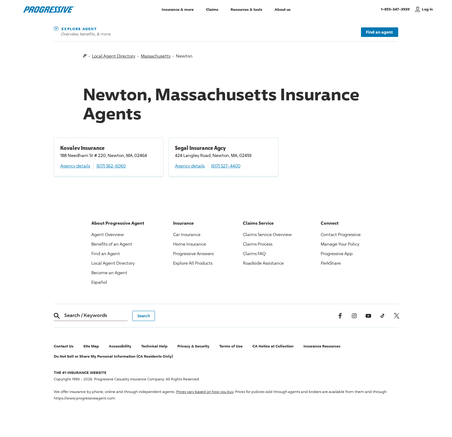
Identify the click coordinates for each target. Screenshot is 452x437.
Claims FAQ (254, 253)
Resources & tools (246, 9)
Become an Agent (109, 272)
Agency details (75, 165)
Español (99, 282)
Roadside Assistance (263, 263)
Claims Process (257, 244)
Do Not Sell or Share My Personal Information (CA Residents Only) (113, 356)
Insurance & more (178, 9)
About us (283, 9)
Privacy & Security (193, 346)
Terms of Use (231, 346)
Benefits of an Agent (111, 244)
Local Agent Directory (113, 55)
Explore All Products (192, 263)
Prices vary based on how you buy (204, 391)
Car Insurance (186, 234)
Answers (193, 253)
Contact (341, 234)
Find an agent (379, 32)
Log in (427, 9)
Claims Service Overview (267, 234)
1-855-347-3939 (396, 8)
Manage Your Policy (340, 244)
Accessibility (120, 346)
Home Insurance (189, 244)
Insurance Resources (321, 346)
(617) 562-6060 (111, 165)
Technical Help (154, 346)
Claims (212, 9)
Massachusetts (155, 55)
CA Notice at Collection (273, 346)
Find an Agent (105, 253)
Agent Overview (107, 234)
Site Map (91, 346)
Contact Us (63, 346)
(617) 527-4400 (225, 165)
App (337, 253)
